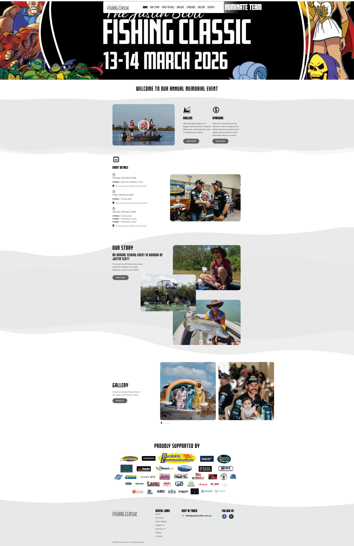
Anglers (180, 7)
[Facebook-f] (224, 516)
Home (145, 7)
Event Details (168, 7)
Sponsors (191, 7)
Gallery (201, 7)
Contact (211, 7)
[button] (161, 423)
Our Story (154, 7)
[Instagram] (231, 516)
